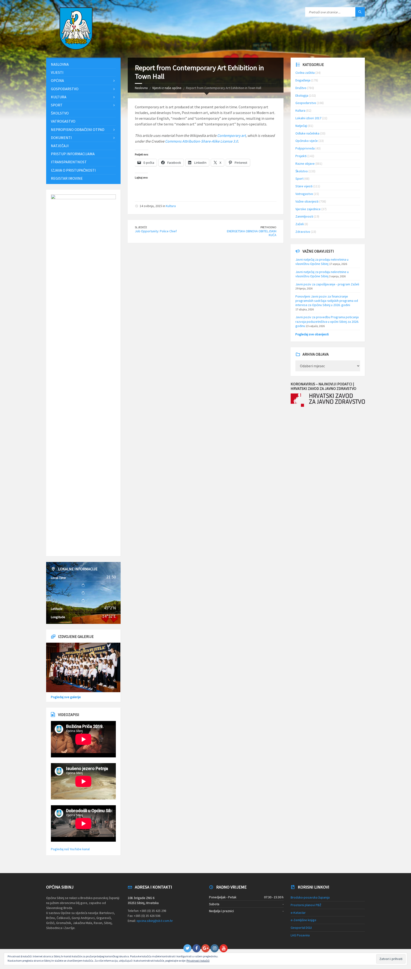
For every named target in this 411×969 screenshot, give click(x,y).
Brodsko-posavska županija (310, 897)
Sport (57, 105)
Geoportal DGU (301, 927)
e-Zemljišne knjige (303, 920)
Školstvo (60, 113)
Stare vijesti (304, 186)
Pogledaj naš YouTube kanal (70, 849)
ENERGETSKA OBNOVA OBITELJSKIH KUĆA (251, 233)
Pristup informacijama (73, 153)
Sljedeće (141, 227)
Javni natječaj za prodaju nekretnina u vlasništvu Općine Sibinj (321, 261)
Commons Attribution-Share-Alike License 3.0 (201, 141)
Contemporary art (231, 135)
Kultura (171, 206)
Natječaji (60, 145)
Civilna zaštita (305, 72)
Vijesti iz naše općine (166, 88)
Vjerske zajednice (308, 209)
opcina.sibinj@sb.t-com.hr (155, 921)
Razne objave (305, 163)
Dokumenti (61, 137)
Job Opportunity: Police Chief (156, 231)
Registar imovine (67, 178)
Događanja (302, 80)
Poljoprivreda (305, 148)
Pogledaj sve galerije (66, 697)
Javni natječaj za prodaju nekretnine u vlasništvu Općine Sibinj (322, 274)
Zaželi (299, 224)
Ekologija (301, 95)
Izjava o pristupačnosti (73, 170)
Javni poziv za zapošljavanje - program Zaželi (327, 284)
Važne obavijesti (306, 201)
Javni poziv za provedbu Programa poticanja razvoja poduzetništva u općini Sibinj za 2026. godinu (327, 321)
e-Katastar (298, 912)
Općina (57, 80)
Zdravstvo (302, 231)
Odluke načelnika (307, 133)
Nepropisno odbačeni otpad (77, 129)
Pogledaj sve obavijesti (312, 334)
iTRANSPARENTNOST (69, 161)
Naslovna (141, 88)
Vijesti (57, 72)
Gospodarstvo (64, 88)
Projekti (301, 156)
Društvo (300, 88)
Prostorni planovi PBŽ (306, 905)
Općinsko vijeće (306, 141)
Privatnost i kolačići (198, 960)
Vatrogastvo (63, 121)
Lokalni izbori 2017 (308, 118)
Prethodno (268, 227)
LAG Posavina (300, 935)
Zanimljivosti (304, 216)
